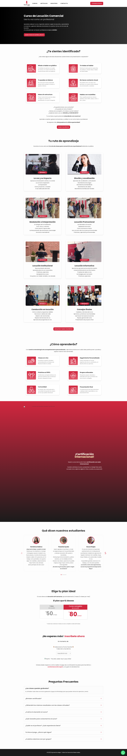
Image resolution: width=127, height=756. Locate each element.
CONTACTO (64, 3)
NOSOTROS (54, 3)
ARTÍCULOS (43, 3)
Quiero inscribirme (63, 127)
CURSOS (34, 3)
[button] (21, 553)
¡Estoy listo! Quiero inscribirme (63, 329)
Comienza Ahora (97, 3)
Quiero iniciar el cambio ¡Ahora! (34, 35)
